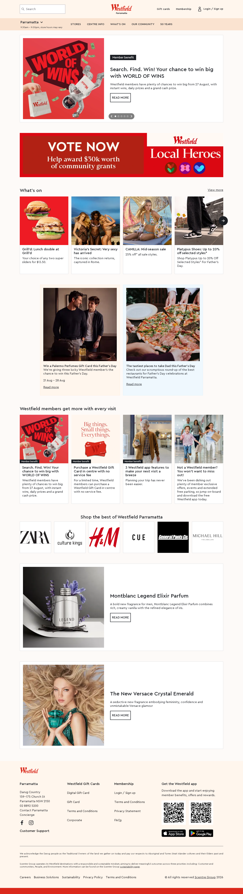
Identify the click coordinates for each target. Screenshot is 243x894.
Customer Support (34, 831)
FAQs (118, 820)
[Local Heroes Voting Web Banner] (121, 155)
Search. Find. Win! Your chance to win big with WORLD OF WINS (40, 471)
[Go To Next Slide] (131, 116)
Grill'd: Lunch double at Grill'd (40, 251)
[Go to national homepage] (29, 769)
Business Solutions (46, 877)
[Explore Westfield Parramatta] (122, 9)
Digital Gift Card (78, 792)
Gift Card (73, 802)
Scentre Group (205, 877)
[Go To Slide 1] (115, 116)
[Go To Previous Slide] (112, 116)
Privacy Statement (127, 811)
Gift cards (163, 9)
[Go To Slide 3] (121, 116)
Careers (25, 877)
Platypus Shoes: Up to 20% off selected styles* (198, 251)
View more (215, 190)
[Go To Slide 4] (124, 116)
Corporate (74, 820)
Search (31, 9)
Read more (120, 97)
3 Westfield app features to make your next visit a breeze (147, 471)
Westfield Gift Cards (83, 784)
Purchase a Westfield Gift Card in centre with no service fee (94, 471)
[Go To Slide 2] (118, 116)
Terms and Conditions (82, 811)
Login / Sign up (125, 792)
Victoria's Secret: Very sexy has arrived (96, 251)
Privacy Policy (93, 877)
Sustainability (71, 877)
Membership (183, 9)
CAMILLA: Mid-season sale (145, 249)
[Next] (223, 220)
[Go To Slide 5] (127, 116)
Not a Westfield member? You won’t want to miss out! (197, 471)
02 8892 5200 (29, 805)
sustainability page (130, 867)
